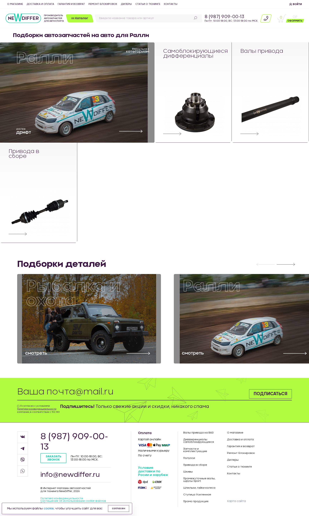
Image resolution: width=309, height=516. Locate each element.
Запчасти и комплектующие (195, 450)
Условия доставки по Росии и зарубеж (153, 471)
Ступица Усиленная (197, 494)
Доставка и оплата (40, 4)
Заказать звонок (53, 458)
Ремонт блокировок (103, 4)
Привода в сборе (24, 154)
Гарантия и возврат (71, 4)
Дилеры (126, 4)
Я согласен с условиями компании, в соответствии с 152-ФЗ (38, 409)
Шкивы (188, 472)
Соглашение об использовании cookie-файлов (73, 501)
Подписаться (270, 394)
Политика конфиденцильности (61, 498)
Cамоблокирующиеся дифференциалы (194, 54)
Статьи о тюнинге (147, 4)
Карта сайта (236, 501)
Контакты (170, 4)
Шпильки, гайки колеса (199, 488)
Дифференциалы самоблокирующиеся (198, 440)
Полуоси (189, 458)
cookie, (49, 508)
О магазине (15, 4)
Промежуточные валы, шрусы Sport (199, 479)
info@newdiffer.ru (70, 475)
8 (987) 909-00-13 (224, 17)
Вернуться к (137, 50)
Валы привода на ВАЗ (198, 433)
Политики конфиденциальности (36, 409)
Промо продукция (195, 501)
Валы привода (261, 51)
